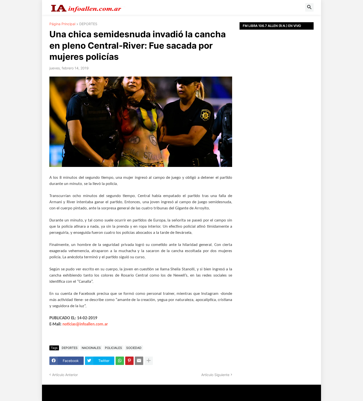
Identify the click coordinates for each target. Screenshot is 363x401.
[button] (309, 7)
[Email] (139, 361)
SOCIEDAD (133, 348)
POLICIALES (113, 348)
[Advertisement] (277, 141)
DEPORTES (88, 24)
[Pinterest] (129, 361)
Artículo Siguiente (215, 375)
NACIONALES (91, 348)
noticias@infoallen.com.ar (85, 324)
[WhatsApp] (120, 361)
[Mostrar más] (148, 361)
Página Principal (62, 24)
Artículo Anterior (65, 375)
